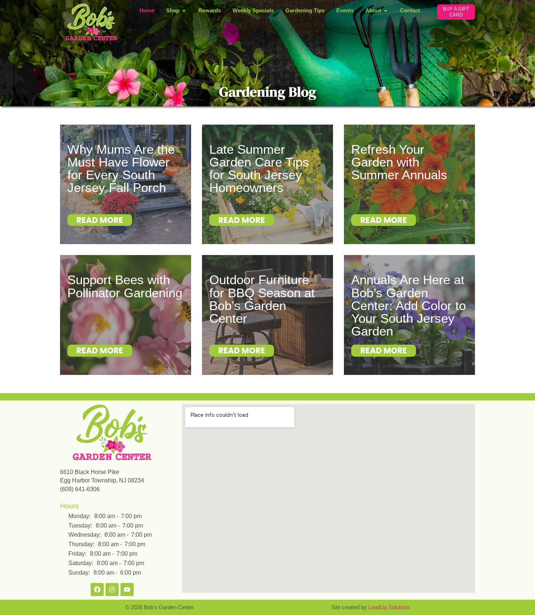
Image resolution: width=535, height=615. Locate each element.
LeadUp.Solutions (389, 607)
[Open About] (385, 11)
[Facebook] (97, 589)
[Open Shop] (184, 11)
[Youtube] (127, 589)
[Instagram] (112, 589)
